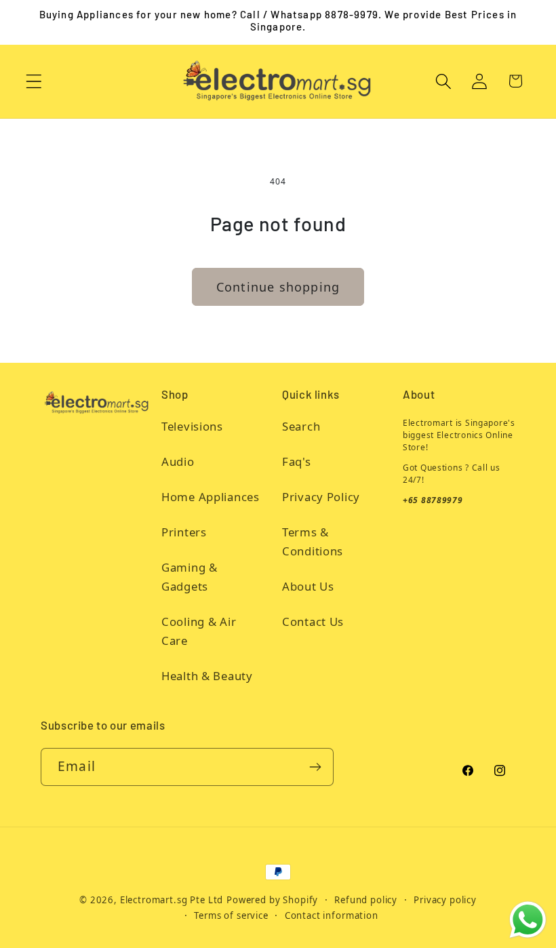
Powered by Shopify (272, 900)
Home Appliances (210, 497)
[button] (34, 81)
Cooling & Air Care (198, 631)
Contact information (331, 915)
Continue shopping (278, 287)
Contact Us (313, 621)
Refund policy (365, 900)
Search (301, 426)
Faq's (296, 461)
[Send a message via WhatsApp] (528, 919)
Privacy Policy (321, 497)
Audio (178, 461)
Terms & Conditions (312, 541)
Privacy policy (445, 900)
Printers (184, 532)
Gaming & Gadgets (189, 576)
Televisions (192, 426)
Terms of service (231, 915)
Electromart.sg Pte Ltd (171, 900)
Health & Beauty (207, 676)
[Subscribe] (315, 767)
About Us (308, 586)
